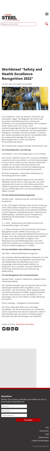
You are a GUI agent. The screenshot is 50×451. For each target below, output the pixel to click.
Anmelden (28, 420)
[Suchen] (46, 24)
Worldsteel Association (25, 324)
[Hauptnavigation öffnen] (47, 14)
